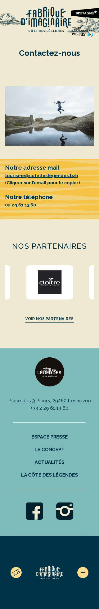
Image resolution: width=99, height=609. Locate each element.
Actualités (49, 462)
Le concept (50, 449)
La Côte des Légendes (49, 475)
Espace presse (49, 437)
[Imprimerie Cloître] (49, 282)
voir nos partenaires (49, 319)
